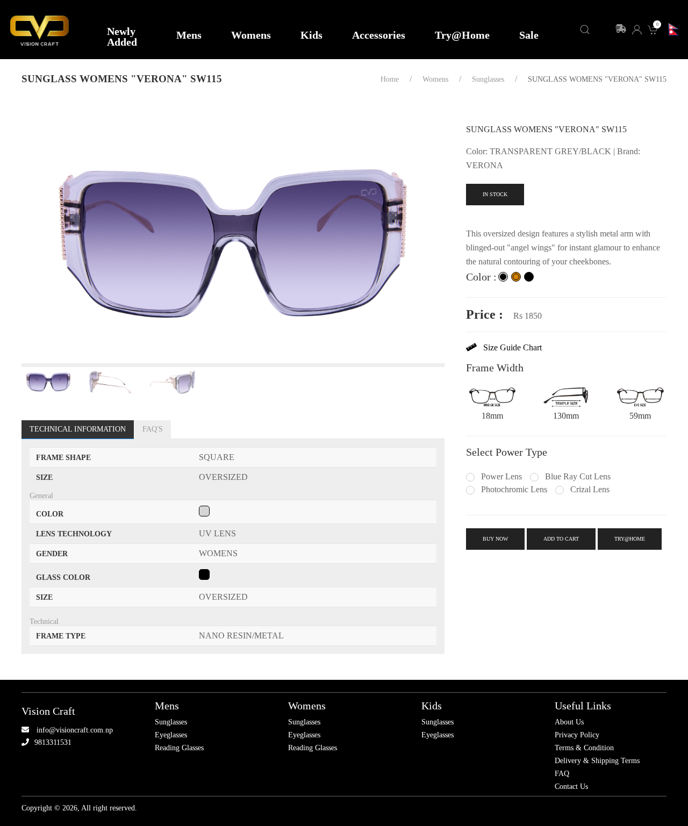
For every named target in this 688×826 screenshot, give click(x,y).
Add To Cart (561, 539)
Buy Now (495, 539)
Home (390, 79)
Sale (529, 35)
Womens (251, 35)
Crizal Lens (589, 489)
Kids (311, 35)
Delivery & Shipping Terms (597, 761)
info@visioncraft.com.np (75, 730)
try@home (629, 539)
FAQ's (152, 429)
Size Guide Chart (509, 347)
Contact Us (571, 787)
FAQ (562, 774)
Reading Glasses (179, 748)
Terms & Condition (584, 748)
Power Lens (500, 476)
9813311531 (52, 742)
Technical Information (78, 429)
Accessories (378, 35)
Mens (189, 35)
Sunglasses (171, 722)
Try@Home (462, 35)
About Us (569, 722)
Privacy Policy (577, 735)
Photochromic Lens (513, 489)
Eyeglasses (171, 735)
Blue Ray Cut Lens (577, 476)
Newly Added (122, 36)
